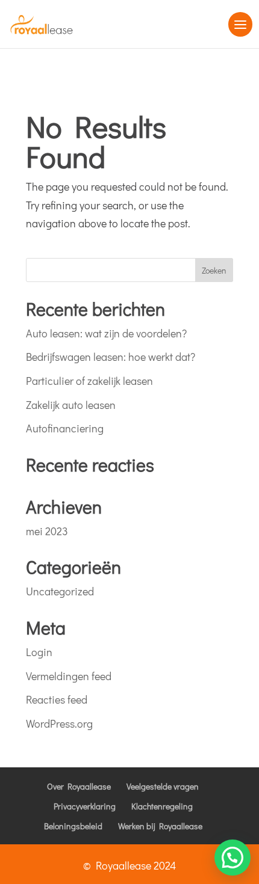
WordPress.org (59, 723)
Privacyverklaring (85, 806)
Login (39, 652)
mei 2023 (47, 531)
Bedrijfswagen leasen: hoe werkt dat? (110, 356)
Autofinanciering (65, 428)
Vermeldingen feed (68, 676)
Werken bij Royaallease (160, 826)
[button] (232, 857)
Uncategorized (60, 591)
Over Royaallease (79, 786)
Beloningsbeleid (73, 826)
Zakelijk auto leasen (71, 404)
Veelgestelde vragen (162, 786)
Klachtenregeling (162, 806)
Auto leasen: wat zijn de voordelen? (106, 333)
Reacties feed (56, 699)
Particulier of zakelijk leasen (89, 380)
